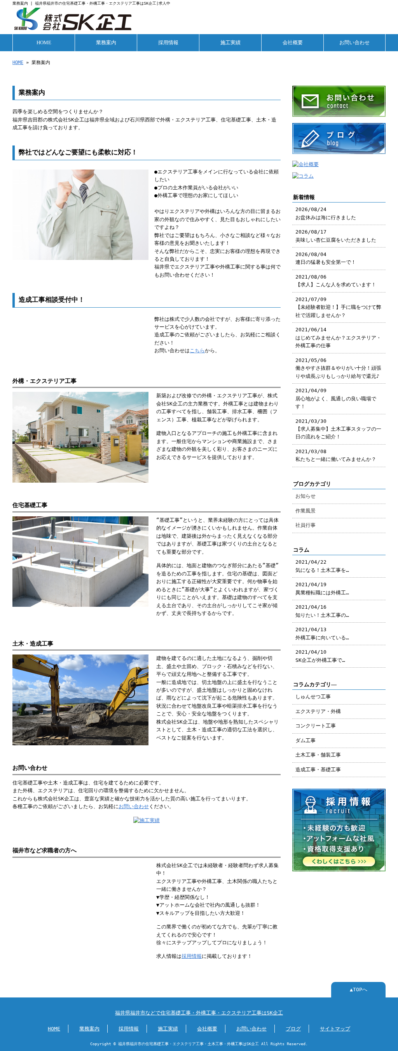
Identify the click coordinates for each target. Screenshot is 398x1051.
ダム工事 (305, 740)
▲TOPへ (358, 989)
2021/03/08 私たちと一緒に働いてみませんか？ (335, 455)
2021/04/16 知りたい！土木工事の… (322, 611)
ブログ (293, 1029)
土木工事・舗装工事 (318, 755)
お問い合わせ (354, 42)
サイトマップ (335, 1029)
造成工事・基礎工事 (318, 769)
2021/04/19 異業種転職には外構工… (322, 588)
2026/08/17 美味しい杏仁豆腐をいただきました (335, 235)
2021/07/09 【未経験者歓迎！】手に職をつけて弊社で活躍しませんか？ (338, 307)
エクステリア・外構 (318, 711)
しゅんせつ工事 (313, 697)
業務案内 (106, 42)
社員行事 (305, 525)
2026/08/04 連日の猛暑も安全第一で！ (325, 258)
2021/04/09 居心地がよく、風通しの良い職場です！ (335, 398)
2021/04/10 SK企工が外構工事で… (320, 656)
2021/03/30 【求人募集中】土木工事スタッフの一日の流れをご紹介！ (338, 429)
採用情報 (168, 42)
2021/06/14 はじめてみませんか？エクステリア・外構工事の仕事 (338, 337)
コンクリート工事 (315, 726)
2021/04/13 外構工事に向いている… (322, 633)
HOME (44, 42)
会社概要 (293, 42)
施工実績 (230, 42)
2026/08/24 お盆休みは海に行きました (325, 213)
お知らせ (305, 496)
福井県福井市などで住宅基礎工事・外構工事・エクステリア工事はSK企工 (199, 1013)
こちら (197, 350)
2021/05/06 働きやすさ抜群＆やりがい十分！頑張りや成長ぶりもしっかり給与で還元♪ (338, 368)
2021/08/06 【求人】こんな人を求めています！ (335, 280)
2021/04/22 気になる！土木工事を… (322, 566)
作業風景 (305, 511)
